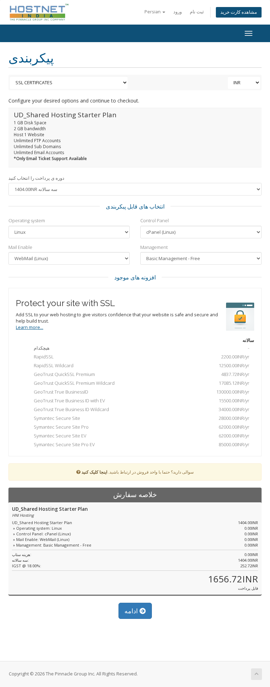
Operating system (26, 220)
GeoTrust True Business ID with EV (140, 400)
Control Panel (154, 220)
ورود (177, 12)
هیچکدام (140, 348)
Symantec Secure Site (140, 418)
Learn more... (29, 327)
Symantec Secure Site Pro (140, 427)
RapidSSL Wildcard (140, 365)
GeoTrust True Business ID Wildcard (140, 409)
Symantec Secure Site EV (140, 435)
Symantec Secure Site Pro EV (140, 444)
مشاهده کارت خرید (238, 12)
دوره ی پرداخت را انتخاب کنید (36, 178)
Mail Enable (20, 247)
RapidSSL (140, 357)
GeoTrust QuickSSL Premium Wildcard (140, 383)
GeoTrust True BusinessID (140, 392)
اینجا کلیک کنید (94, 472)
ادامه (132, 611)
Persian (153, 12)
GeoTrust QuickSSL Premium (140, 374)
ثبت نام (197, 12)
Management (154, 247)
